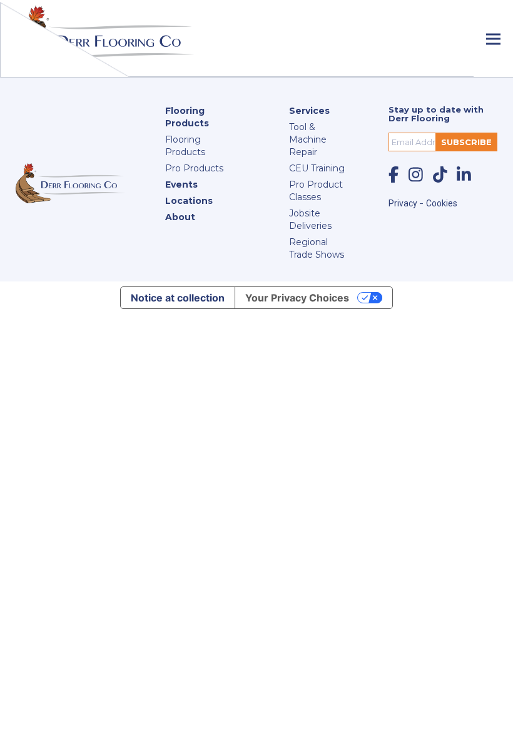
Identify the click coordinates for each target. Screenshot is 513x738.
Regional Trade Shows (316, 248)
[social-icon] (394, 174)
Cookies (441, 203)
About (180, 217)
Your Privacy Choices (297, 297)
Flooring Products (187, 117)
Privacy (404, 203)
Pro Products (194, 168)
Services (309, 110)
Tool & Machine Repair (308, 139)
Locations (189, 200)
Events (181, 184)
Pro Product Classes (316, 191)
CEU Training (317, 168)
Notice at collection (178, 297)
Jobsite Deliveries (310, 219)
